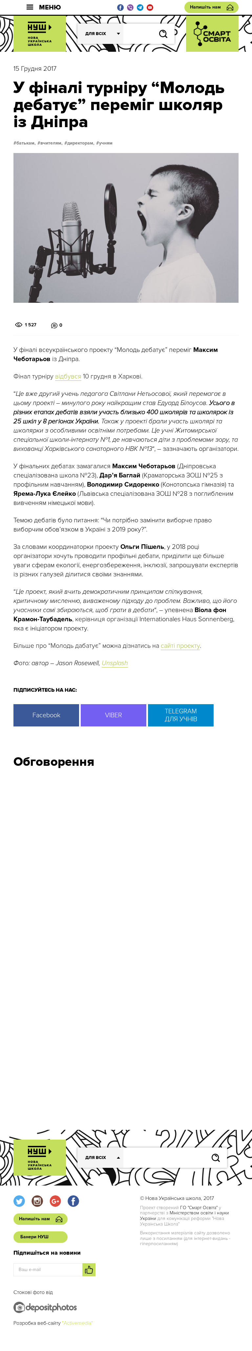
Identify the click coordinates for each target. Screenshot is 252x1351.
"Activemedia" (77, 1323)
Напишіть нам (205, 7)
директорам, (80, 143)
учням (106, 143)
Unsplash (115, 663)
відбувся (68, 376)
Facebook (46, 715)
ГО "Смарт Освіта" (199, 1207)
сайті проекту (180, 646)
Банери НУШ (34, 1237)
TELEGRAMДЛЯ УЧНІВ (181, 715)
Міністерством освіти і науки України (184, 1215)
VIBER (113, 715)
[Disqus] (126, 861)
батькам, (26, 143)
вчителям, (51, 143)
